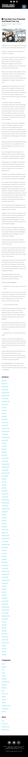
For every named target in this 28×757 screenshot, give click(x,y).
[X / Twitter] (14, 1)
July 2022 (4, 479)
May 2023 (4, 449)
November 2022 (5, 467)
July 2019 (4, 586)
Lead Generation (6, 681)
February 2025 (5, 386)
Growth (3, 675)
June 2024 (4, 410)
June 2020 (4, 553)
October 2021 (5, 505)
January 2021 (5, 532)
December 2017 (5, 642)
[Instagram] (17, 1)
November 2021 (5, 502)
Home (5, 746)
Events (3, 672)
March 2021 (4, 526)
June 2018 (4, 624)
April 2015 (4, 654)
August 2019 (5, 583)
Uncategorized (5, 708)
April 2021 (4, 523)
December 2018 (5, 607)
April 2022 (4, 488)
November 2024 (5, 395)
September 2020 (6, 544)
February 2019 (5, 601)
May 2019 (4, 592)
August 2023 (5, 440)
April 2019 (4, 595)
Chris (3, 669)
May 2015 (4, 651)
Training (4, 702)
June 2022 (4, 482)
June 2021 (4, 517)
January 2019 (5, 604)
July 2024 (4, 407)
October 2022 (5, 470)
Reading (4, 696)
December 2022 (5, 464)
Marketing (4, 687)
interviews (4, 678)
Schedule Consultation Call (12, 748)
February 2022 (5, 493)
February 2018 (5, 636)
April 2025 (4, 380)
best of (3, 664)
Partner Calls (5, 693)
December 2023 (5, 428)
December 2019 (5, 571)
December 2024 (5, 392)
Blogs (22, 746)
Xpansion (4, 711)
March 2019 (4, 598)
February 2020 (5, 565)
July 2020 (4, 550)
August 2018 (5, 619)
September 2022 (6, 473)
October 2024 (5, 398)
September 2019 (6, 580)
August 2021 (5, 511)
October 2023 (5, 434)
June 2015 (4, 648)
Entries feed (4, 723)
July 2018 (4, 622)
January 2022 (5, 496)
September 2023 (6, 437)
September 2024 (6, 401)
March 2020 (4, 562)
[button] (24, 7)
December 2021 (5, 499)
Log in (3, 720)
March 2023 (4, 455)
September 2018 (6, 616)
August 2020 (5, 547)
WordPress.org (5, 729)
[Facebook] (11, 1)
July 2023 (4, 443)
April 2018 (4, 630)
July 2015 (4, 645)
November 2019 (5, 574)
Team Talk (4, 699)
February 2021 (5, 529)
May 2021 (4, 520)
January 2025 (5, 389)
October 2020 (5, 541)
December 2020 (5, 535)
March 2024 (4, 419)
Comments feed (5, 726)
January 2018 (5, 639)
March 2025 (4, 383)
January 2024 (5, 425)
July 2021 (4, 514)
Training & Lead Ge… (6, 705)
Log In (22, 748)
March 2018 (4, 633)
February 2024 (5, 422)
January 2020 (5, 568)
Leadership (4, 684)
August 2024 (5, 404)
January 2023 (5, 461)
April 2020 (4, 559)
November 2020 (5, 538)
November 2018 (5, 610)
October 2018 (5, 613)
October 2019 (5, 577)
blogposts (4, 25)
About (20, 747)
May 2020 (4, 556)
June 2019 (4, 589)
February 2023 (5, 458)
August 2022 (5, 476)
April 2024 (4, 416)
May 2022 (4, 485)
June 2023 (4, 446)
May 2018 (4, 628)
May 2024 (4, 413)
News (3, 690)
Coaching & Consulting (14, 746)
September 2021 (6, 508)
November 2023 (5, 431)
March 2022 (4, 491)
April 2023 (4, 452)
